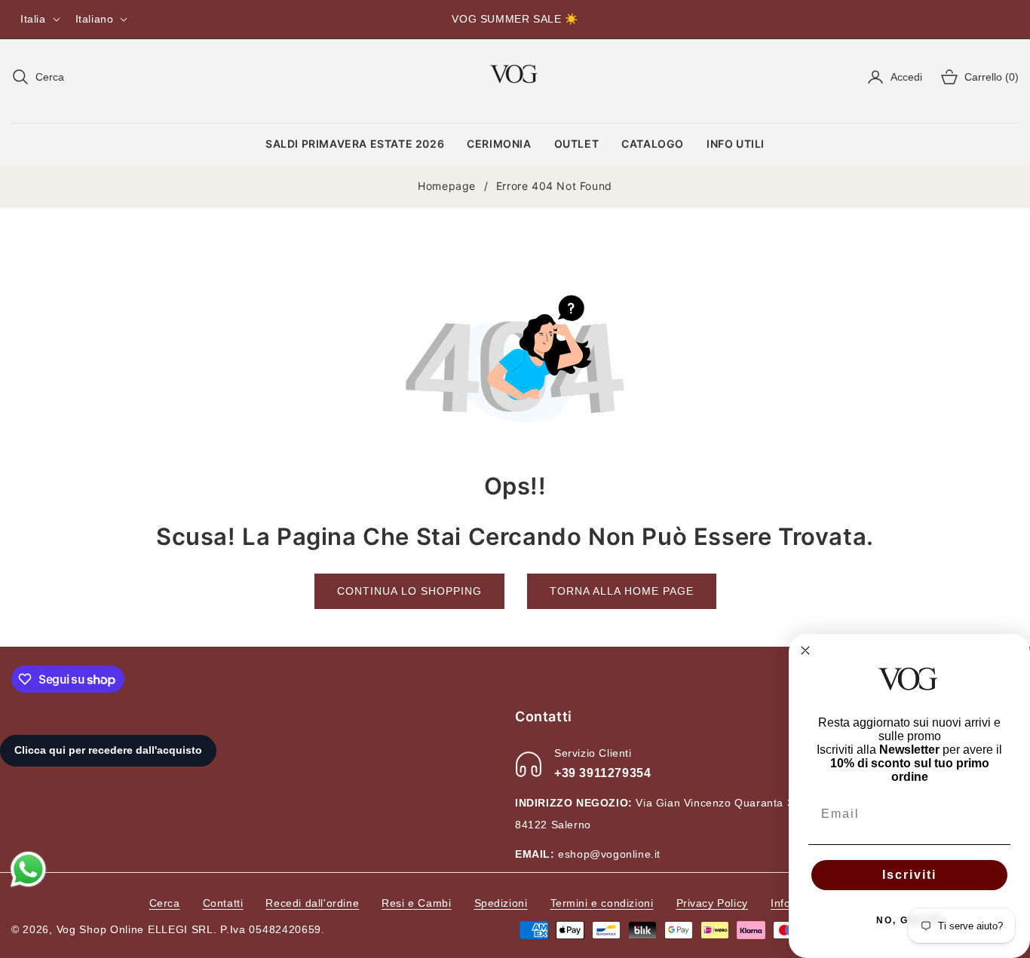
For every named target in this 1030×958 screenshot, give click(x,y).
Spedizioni (501, 903)
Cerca (164, 903)
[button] (37, 77)
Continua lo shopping (409, 591)
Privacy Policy (712, 903)
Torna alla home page (622, 591)
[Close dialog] (805, 650)
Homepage (447, 185)
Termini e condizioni (602, 903)
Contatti (223, 903)
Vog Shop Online (101, 929)
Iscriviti (909, 874)
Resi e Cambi (416, 903)
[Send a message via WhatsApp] (28, 869)
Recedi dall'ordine (312, 903)
